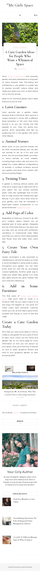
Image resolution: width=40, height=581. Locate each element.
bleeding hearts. (24, 207)
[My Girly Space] (20, 5)
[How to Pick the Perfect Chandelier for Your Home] (33, 366)
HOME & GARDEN (20, 47)
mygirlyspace (21, 69)
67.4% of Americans (16, 76)
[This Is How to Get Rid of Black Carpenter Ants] (7, 367)
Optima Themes (26, 567)
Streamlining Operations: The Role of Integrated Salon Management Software (25, 521)
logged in (16, 413)
